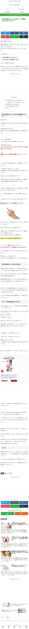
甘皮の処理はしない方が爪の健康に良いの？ (15, 100)
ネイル (7, 473)
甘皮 (11, 473)
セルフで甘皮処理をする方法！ (12, 106)
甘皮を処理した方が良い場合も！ (13, 104)
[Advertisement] (14, 26)
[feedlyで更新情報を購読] (7, 513)
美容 (3, 473)
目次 (13, 97)
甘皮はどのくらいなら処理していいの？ (16, 102)
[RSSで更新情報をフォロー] (21, 513)
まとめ (7, 108)
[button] (26, 315)
